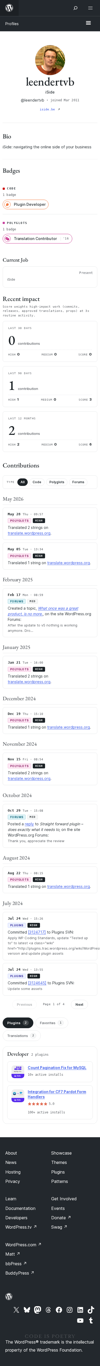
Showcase (61, 1153)
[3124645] (37, 983)
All (23, 482)
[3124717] (37, 932)
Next (79, 1004)
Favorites (51, 1023)
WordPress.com (23, 1244)
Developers (16, 1217)
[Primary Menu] (88, 23)
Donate (61, 1217)
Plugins (17, 1023)
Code (37, 482)
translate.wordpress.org (29, 533)
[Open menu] (91, 8)
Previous (24, 1004)
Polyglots (56, 482)
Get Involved (64, 1198)
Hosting (13, 1172)
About (11, 1153)
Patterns (59, 1181)
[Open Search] (75, 8)
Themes (59, 1162)
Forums (78, 482)
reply (29, 824)
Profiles (12, 23)
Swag (59, 1227)
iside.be (48, 109)
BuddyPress (19, 1273)
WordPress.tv (21, 1227)
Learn (10, 1198)
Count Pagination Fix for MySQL (57, 1067)
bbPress (16, 1263)
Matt (12, 1254)
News (11, 1162)
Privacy (12, 1181)
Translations (20, 1036)
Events (58, 1208)
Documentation (20, 1208)
